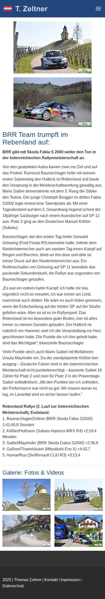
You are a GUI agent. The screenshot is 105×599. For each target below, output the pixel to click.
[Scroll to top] (94, 588)
